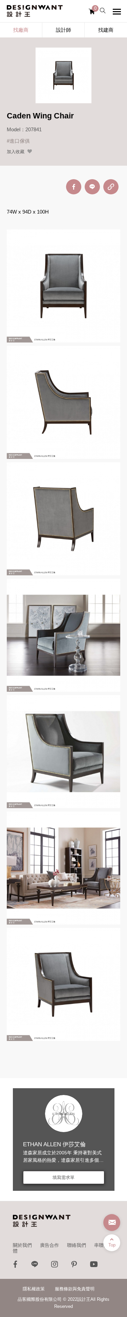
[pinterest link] (74, 1266)
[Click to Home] (35, 11)
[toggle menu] (117, 11)
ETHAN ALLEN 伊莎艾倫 (54, 1144)
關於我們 (22, 1245)
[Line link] (35, 1266)
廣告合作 (49, 1245)
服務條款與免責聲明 (74, 1288)
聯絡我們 (76, 1245)
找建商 (105, 30)
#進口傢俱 (18, 141)
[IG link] (54, 1266)
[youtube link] (94, 1266)
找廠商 (20, 30)
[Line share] (92, 186)
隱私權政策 (34, 1288)
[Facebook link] (15, 1266)
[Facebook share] (73, 186)
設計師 (63, 30)
